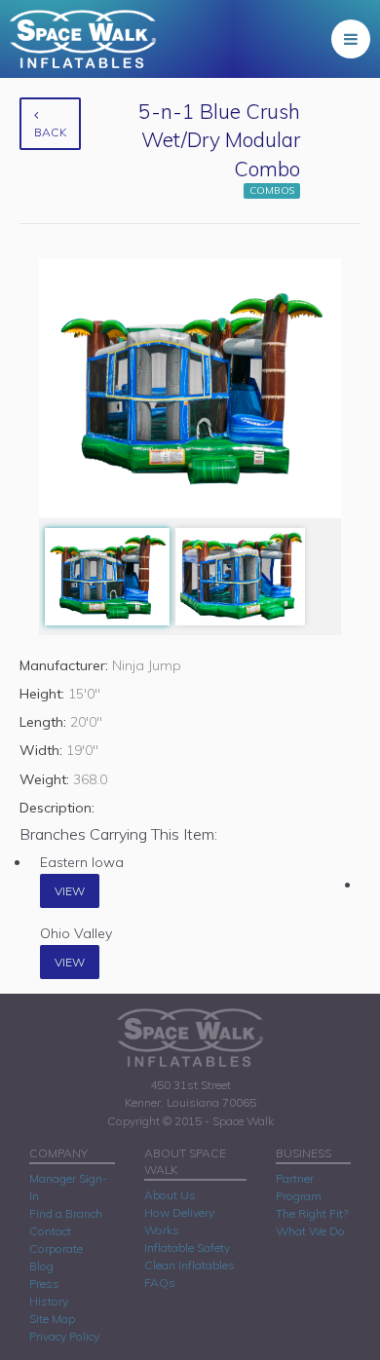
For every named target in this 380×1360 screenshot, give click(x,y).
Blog (41, 1266)
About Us (170, 1195)
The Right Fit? (312, 1213)
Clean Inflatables (189, 1265)
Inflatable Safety (187, 1247)
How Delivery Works (179, 1221)
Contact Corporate (56, 1240)
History (48, 1301)
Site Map (52, 1318)
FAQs (159, 1282)
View (70, 891)
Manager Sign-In (68, 1187)
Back (50, 132)
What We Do (310, 1231)
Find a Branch (65, 1213)
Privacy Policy (64, 1336)
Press (44, 1283)
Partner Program (299, 1187)
